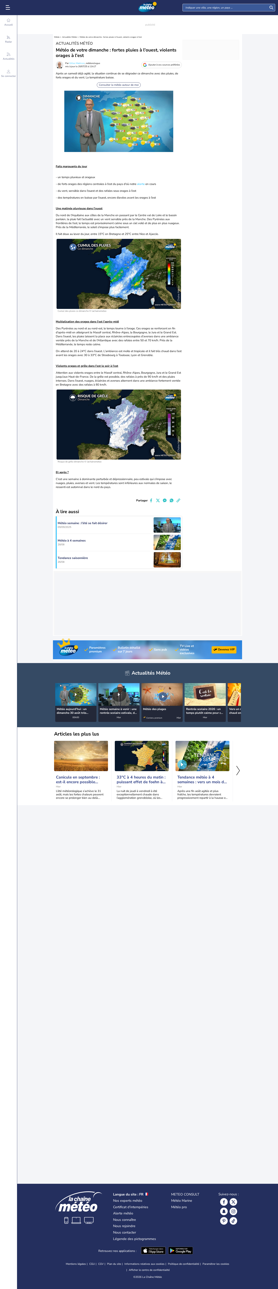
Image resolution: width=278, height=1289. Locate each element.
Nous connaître (124, 1219)
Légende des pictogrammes (134, 1239)
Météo (57, 37)
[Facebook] (224, 1202)
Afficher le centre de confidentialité (149, 1270)
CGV (101, 1264)
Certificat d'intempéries (130, 1207)
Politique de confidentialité (183, 1264)
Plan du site (114, 1264)
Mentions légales (76, 1264)
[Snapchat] (224, 1211)
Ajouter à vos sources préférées (164, 64)
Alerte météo (123, 1213)
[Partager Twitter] (158, 500)
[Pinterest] (224, 1221)
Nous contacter (124, 1232)
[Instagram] (233, 1211)
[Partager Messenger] (165, 500)
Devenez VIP (226, 649)
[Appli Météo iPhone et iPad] (153, 1251)
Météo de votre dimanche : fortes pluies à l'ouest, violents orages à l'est (111, 37)
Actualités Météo (69, 37)
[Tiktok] (233, 1221)
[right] (238, 695)
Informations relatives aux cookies (144, 1264)
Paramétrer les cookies (216, 1264)
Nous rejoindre (124, 1226)
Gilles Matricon (77, 63)
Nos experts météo (127, 1200)
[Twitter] (233, 1202)
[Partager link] (178, 500)
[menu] (8, 8)
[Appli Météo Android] (180, 1251)
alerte (141, 184)
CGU (92, 1264)
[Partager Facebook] (151, 500)
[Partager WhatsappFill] (171, 500)
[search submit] (271, 7)
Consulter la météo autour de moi (119, 85)
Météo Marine (181, 1200)
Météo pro (179, 1207)
